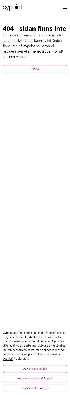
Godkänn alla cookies (35, 388)
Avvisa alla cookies (35, 369)
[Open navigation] (65, 8)
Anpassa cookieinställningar (35, 378)
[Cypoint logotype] (12, 7)
